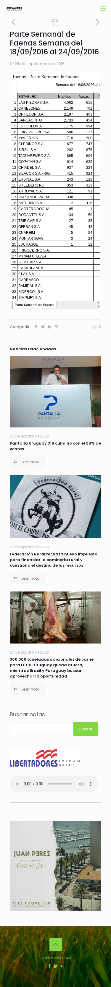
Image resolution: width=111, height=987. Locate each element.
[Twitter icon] (55, 966)
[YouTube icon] (61, 966)
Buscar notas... (29, 714)
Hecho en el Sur (56, 958)
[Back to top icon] (55, 944)
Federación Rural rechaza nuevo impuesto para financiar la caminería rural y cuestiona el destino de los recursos (53, 559)
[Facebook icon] (49, 966)
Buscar (86, 729)
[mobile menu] (103, 9)
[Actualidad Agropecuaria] (14, 8)
